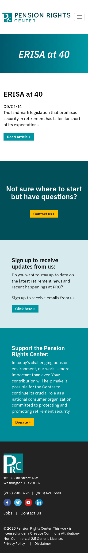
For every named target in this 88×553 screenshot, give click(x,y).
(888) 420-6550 (49, 492)
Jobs (8, 513)
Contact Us (30, 513)
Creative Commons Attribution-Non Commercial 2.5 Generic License (42, 535)
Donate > (23, 422)
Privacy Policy (14, 543)
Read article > (18, 136)
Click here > (25, 308)
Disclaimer (42, 543)
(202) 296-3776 (17, 492)
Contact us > (44, 213)
